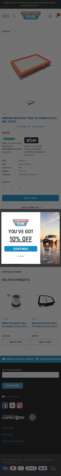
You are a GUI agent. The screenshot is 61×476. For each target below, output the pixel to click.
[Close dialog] (3, 214)
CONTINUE (20, 249)
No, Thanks (21, 256)
